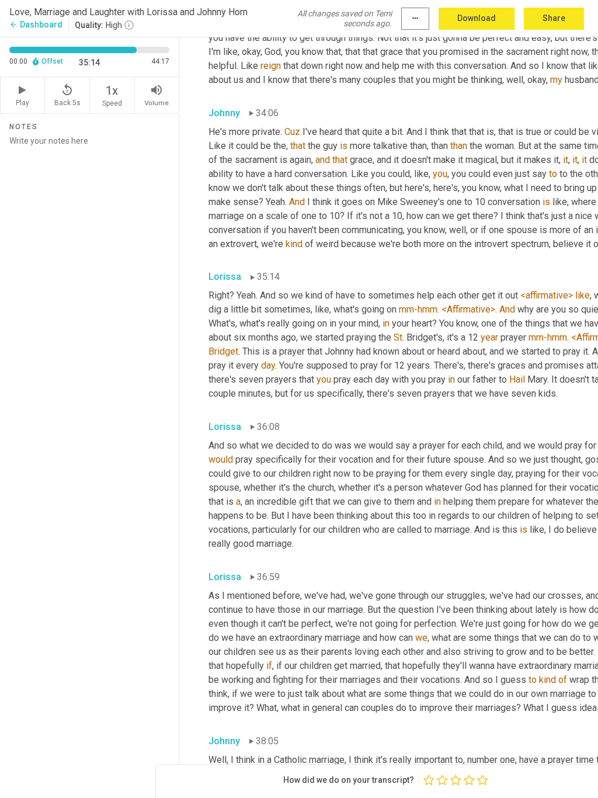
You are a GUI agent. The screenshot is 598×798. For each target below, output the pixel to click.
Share (554, 18)
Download (476, 18)
